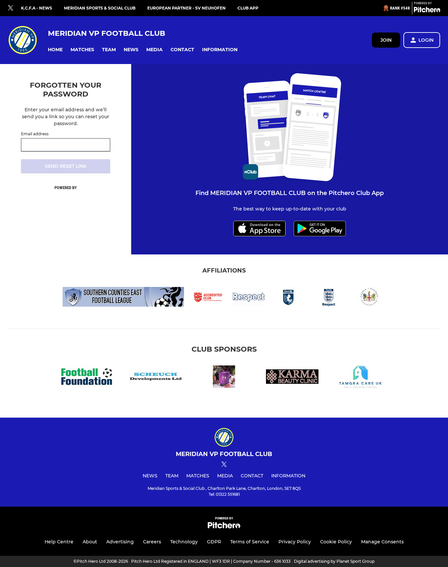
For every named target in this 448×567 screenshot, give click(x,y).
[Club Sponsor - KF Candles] (224, 377)
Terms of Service (249, 542)
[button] (55, 49)
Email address (35, 134)
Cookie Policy (336, 542)
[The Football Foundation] (87, 377)
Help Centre (59, 542)
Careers (152, 542)
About (90, 542)
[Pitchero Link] (427, 11)
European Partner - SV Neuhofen (186, 8)
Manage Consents (382, 542)
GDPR (214, 542)
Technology (184, 542)
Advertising (120, 542)
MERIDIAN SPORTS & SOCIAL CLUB (99, 8)
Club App (247, 8)
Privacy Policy (294, 542)
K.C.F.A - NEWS (36, 8)
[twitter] (10, 8)
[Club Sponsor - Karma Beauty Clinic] (292, 377)
